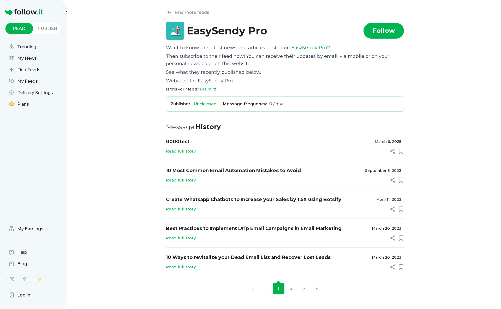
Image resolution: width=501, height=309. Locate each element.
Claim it (207, 89)
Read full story (181, 151)
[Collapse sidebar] (66, 11)
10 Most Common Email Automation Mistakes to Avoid (233, 170)
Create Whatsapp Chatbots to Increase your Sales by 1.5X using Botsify (253, 199)
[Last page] (317, 288)
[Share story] (393, 151)
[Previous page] (266, 288)
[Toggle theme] (39, 279)
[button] (19, 295)
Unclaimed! (206, 103)
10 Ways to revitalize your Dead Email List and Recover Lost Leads (248, 257)
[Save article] (401, 151)
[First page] (253, 288)
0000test (177, 141)
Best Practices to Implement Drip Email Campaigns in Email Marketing (254, 228)
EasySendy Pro (309, 48)
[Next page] (304, 288)
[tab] (19, 28)
